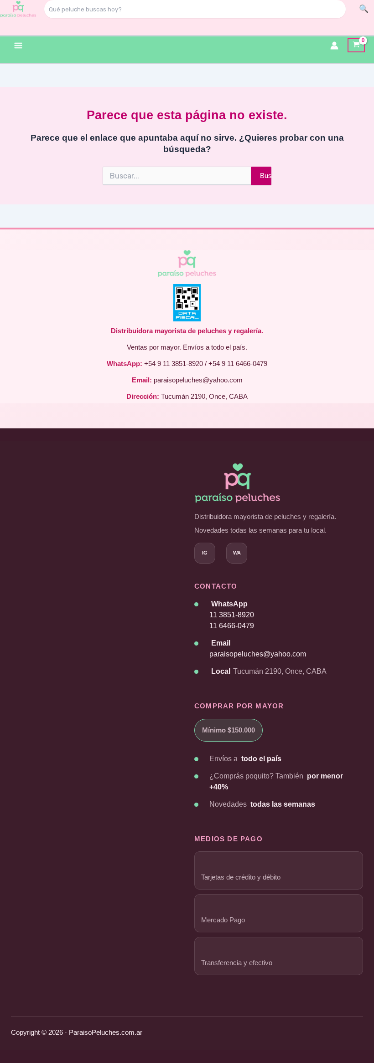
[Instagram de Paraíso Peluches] (204, 553)
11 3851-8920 (231, 615)
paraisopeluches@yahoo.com (257, 654)
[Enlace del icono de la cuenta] (334, 45)
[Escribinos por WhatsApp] (236, 553)
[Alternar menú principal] (18, 45)
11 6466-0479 (231, 626)
